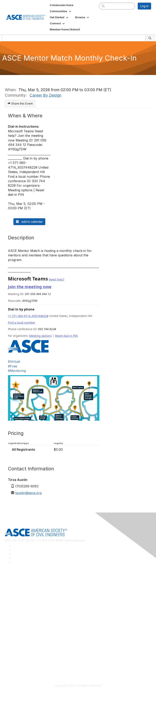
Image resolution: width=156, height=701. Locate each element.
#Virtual (14, 362)
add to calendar (31, 221)
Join (7, 621)
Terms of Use (14, 662)
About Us (11, 656)
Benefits (10, 627)
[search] (103, 6)
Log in (144, 6)
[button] (61, 11)
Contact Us (12, 633)
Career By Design (45, 95)
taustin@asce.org (28, 493)
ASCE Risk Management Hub (24, 591)
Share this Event (21, 103)
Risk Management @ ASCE (22, 585)
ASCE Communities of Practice (25, 597)
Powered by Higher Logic (78, 692)
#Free (12, 366)
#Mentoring (17, 371)
